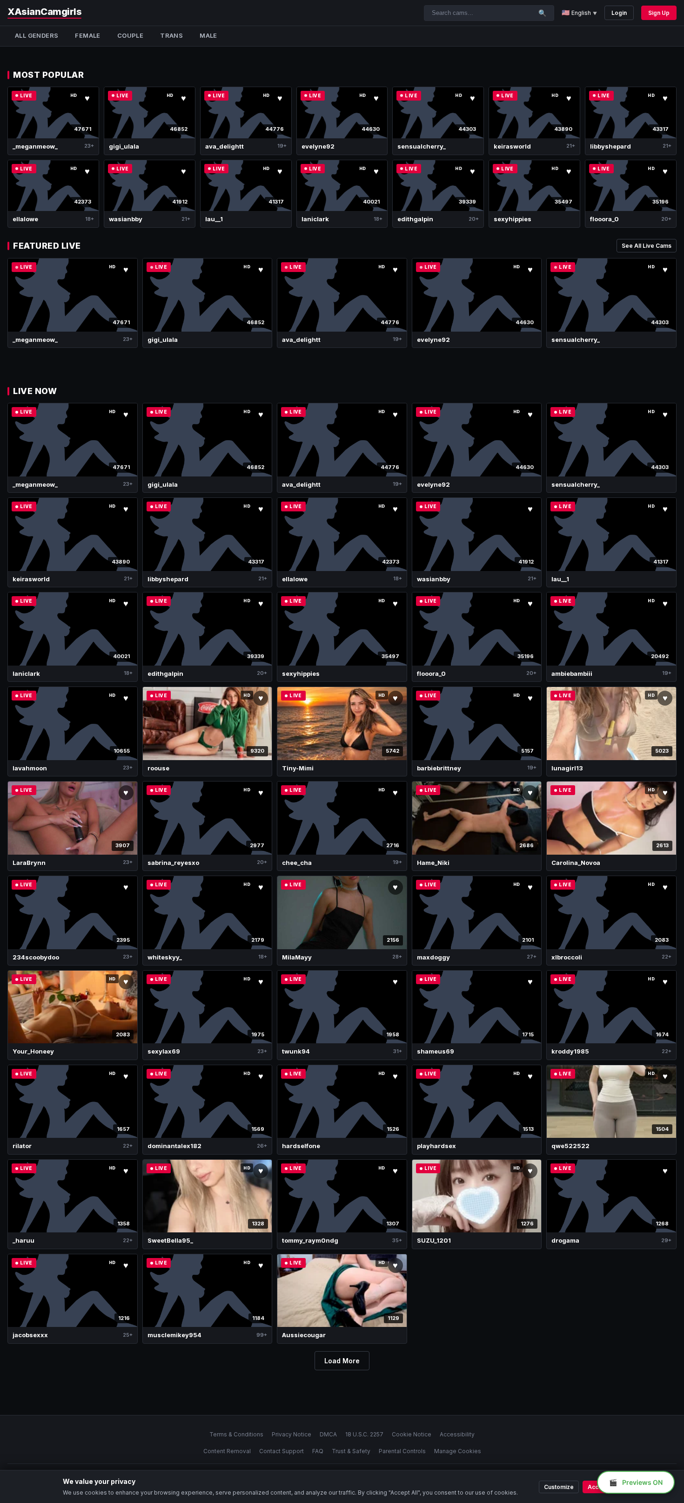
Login (619, 12)
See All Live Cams (646, 245)
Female (87, 35)
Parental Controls (402, 1451)
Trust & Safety (351, 1451)
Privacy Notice (291, 1434)
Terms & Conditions (236, 1434)
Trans (171, 35)
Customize (559, 1486)
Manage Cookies (457, 1451)
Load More (342, 1361)
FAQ (317, 1451)
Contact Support (281, 1451)
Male (208, 35)
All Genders (36, 35)
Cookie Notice (411, 1434)
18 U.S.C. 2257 (364, 1434)
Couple (130, 35)
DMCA (328, 1434)
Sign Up (659, 12)
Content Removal (227, 1451)
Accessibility (457, 1434)
